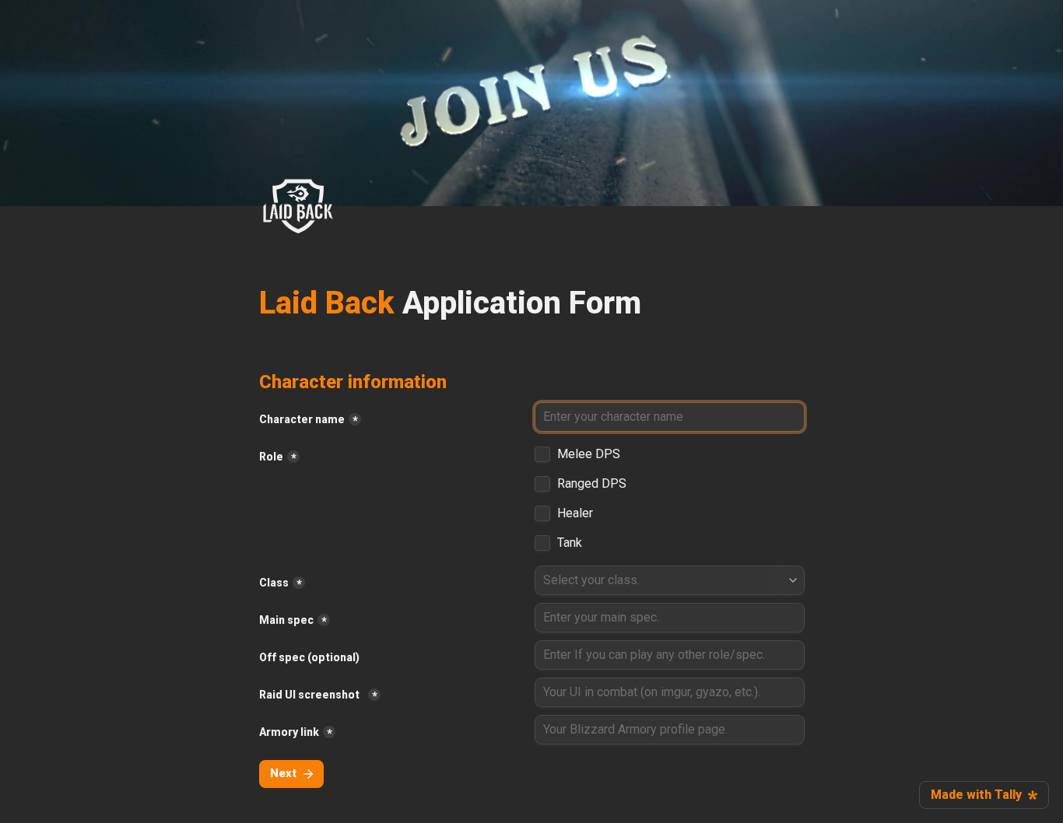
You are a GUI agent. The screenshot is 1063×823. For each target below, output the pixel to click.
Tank (569, 543)
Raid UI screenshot (311, 694)
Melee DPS (588, 454)
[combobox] (669, 580)
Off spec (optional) (309, 657)
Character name (302, 419)
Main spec (286, 620)
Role (271, 456)
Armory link (289, 732)
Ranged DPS (591, 484)
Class (274, 582)
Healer (575, 513)
